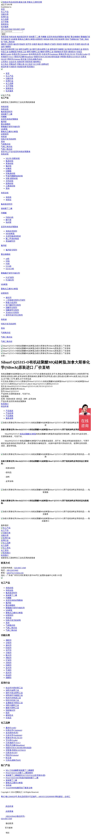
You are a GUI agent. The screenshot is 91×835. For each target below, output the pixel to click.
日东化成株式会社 (13, 760)
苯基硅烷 (9, 163)
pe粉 (7, 259)
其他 (3, 142)
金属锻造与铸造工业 (14, 703)
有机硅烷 (5, 107)
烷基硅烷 (9, 183)
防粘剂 (8, 648)
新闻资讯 (5, 24)
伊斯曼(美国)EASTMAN (16, 750)
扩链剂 (8, 660)
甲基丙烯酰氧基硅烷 (14, 176)
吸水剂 (8, 655)
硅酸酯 (8, 171)
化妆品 (8, 718)
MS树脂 (4, 129)
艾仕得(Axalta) (12, 740)
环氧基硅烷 (10, 173)
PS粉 (8, 264)
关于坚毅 (5, 22)
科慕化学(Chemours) (14, 730)
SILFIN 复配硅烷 (13, 158)
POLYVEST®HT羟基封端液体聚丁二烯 (22, 778)
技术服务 (5, 27)
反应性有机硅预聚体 (9, 119)
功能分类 (5, 14)
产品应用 (9, 413)
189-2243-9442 (7, 29)
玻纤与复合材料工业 (14, 693)
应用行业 (5, 17)
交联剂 (8, 643)
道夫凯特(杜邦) (12, 733)
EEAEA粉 (10, 269)
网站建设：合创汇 (62, 797)
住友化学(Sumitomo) (14, 735)
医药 (7, 713)
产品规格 (9, 416)
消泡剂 (8, 663)
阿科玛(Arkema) (12, 755)
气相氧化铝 (5, 144)
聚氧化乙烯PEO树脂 (9, 132)
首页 (3, 9)
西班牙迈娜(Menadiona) (15, 745)
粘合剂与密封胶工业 (14, 688)
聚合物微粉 (5, 124)
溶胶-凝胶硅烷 (12, 178)
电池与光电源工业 (13, 698)
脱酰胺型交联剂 (12, 310)
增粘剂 (8, 658)
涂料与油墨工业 (12, 690)
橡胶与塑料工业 (12, 708)
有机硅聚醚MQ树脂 (28, 434)
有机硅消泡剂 (11, 231)
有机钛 (8, 200)
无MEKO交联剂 (12, 313)
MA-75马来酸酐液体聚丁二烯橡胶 (20, 770)
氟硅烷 (8, 166)
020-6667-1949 (19, 29)
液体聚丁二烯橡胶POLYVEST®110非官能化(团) (25, 775)
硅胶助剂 (5, 134)
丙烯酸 (4, 117)
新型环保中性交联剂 (14, 315)
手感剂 (8, 670)
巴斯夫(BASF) (11, 753)
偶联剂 (8, 640)
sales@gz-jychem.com (15, 573)
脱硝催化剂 (10, 710)
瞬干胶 (8, 220)
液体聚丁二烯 (6, 114)
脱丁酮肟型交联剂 (13, 305)
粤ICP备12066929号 (9, 797)
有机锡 (4, 137)
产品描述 (9, 411)
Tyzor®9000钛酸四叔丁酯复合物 (19, 788)
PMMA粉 (9, 217)
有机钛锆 (5, 109)
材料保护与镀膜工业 (14, 695)
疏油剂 (8, 675)
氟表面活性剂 (6, 112)
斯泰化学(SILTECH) (14, 738)
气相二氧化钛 (6, 147)
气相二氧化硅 (6, 149)
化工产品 (5, 12)
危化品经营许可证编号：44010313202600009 (36, 797)
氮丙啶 (4, 122)
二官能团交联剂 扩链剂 (15, 300)
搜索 (3, 34)
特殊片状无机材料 (8, 139)
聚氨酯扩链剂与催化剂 (10, 127)
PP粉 (8, 261)
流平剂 (8, 650)
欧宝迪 (8, 758)
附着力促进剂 (11, 303)
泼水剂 (8, 668)
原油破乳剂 (10, 241)
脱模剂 (8, 665)
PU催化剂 (10, 280)
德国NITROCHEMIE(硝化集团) (19, 748)
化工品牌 (5, 19)
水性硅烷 (9, 181)
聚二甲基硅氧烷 (12, 239)
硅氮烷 (8, 168)
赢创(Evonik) (11, 728)
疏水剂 (8, 673)
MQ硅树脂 (10, 234)
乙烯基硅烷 (10, 186)
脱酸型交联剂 (11, 308)
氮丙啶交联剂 (11, 250)
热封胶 (8, 222)
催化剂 (8, 298)
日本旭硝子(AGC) (13, 743)
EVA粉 (8, 266)
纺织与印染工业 (12, 700)
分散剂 (8, 653)
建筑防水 (9, 715)
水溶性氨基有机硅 (13, 236)
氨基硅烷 (9, 161)
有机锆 (8, 197)
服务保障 (9, 418)
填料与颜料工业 (12, 705)
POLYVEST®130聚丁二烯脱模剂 (19, 773)
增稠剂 (8, 678)
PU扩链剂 (10, 277)
